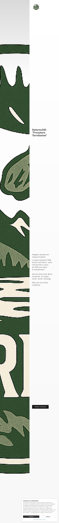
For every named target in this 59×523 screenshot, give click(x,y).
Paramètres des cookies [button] (39, 519)
